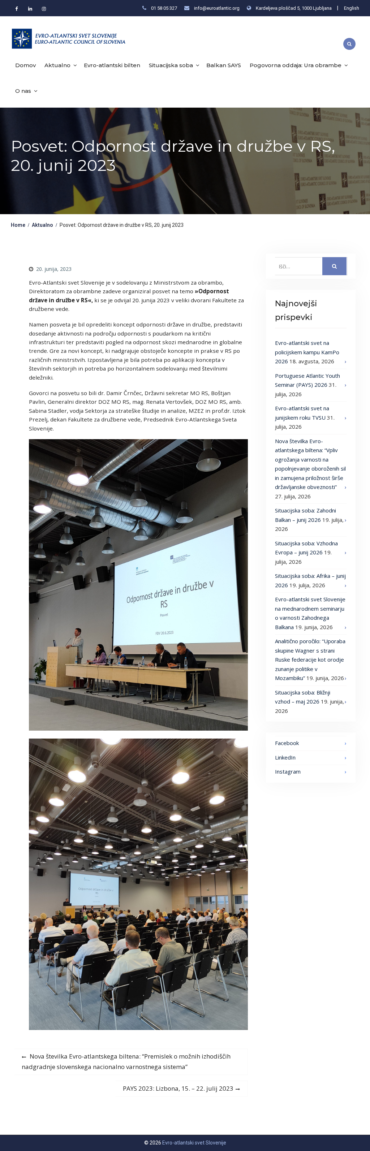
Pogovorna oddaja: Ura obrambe (295, 65)
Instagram (288, 771)
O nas (23, 90)
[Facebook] (16, 8)
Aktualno (57, 65)
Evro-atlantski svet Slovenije (194, 1143)
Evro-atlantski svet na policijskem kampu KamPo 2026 (307, 352)
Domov (25, 65)
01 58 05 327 (164, 8)
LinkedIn (285, 757)
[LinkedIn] (30, 8)
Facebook (287, 743)
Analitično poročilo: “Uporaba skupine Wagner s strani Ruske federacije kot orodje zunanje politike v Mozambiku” (310, 659)
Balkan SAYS (223, 65)
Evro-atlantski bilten (112, 65)
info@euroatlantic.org (217, 8)
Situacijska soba (171, 65)
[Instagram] (43, 8)
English (351, 8)
